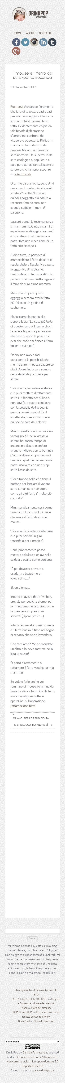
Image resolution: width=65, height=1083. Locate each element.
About (30, 33)
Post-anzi (17, 106)
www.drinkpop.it (44, 1070)
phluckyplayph (23, 990)
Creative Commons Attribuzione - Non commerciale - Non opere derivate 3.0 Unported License (33, 1061)
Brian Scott (24, 1021)
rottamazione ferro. (23, 705)
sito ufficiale (23, 174)
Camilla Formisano (34, 1052)
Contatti (45, 33)
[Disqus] (34, 779)
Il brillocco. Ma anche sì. (31, 724)
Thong (24, 1007)
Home (18, 33)
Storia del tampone (41, 1007)
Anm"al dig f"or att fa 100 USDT (30, 999)
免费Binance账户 (23, 1012)
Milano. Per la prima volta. (31, 718)
